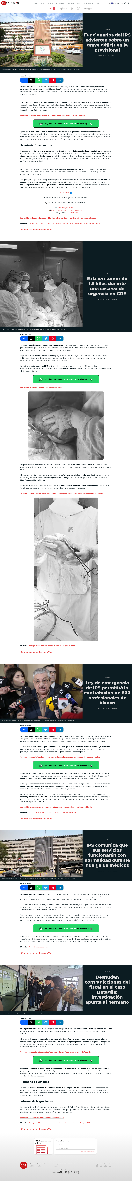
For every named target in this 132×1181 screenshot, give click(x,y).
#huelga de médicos (41, 947)
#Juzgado (32, 1123)
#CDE (73, 646)
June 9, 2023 (74, 213)
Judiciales (107, 971)
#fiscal (60, 1123)
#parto (50, 646)
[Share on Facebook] (24, 80)
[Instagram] (105, 1166)
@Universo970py (57, 210)
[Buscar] (129, 3)
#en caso (68, 1123)
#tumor (44, 646)
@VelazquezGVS (71, 208)
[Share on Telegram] (45, 80)
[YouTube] (109, 1166)
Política (107, 29)
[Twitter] (101, 1166)
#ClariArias (61, 208)
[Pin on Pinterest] (52, 80)
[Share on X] (31, 80)
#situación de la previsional (72, 223)
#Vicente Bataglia (79, 1123)
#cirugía (32, 646)
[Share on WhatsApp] (38, 80)
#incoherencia (52, 1123)
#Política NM (33, 223)
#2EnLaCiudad (65, 193)
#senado (49, 812)
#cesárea (57, 646)
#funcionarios (57, 223)
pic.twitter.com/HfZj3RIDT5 (73, 210)
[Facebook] (96, 1166)
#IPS (41, 223)
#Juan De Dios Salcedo (92, 223)
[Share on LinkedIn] (59, 80)
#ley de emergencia (69, 812)
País (107, 273)
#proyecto (57, 812)
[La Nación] (10, 3)
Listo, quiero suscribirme (87, 1151)
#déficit (47, 223)
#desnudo (41, 1123)
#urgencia (66, 646)
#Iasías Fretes (39, 812)
